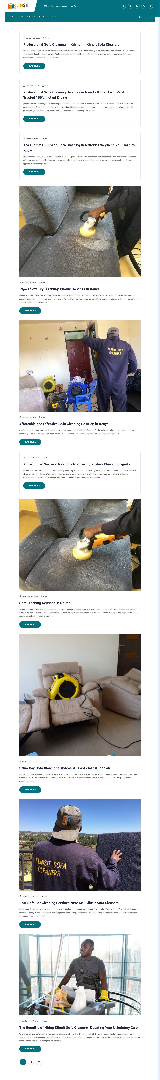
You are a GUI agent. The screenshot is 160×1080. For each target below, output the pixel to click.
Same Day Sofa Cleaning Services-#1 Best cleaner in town (64, 768)
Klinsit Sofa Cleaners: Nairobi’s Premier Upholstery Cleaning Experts (76, 464)
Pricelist (43, 17)
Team (21, 17)
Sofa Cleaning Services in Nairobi (45, 603)
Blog (54, 17)
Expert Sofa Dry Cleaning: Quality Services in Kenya (59, 289)
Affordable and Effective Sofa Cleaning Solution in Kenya (64, 424)
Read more (34, 66)
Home (12, 17)
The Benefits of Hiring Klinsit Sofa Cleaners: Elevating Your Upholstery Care (78, 1027)
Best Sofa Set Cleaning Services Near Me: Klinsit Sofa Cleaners (68, 903)
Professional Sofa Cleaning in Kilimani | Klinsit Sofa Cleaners (71, 44)
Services (31, 17)
